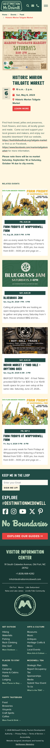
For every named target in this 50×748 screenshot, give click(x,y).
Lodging (6, 679)
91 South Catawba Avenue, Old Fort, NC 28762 (25, 566)
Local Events (33, 649)
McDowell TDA (35, 660)
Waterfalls (7, 635)
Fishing (6, 639)
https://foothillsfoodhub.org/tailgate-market (24, 140)
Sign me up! (11, 487)
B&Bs (5, 665)
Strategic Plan (34, 665)
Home (4, 14)
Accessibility (25, 737)
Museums (32, 631)
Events (13, 14)
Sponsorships (34, 676)
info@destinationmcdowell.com (25, 579)
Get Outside (9, 626)
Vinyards (6, 709)
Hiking (5, 631)
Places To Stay (10, 660)
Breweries (7, 705)
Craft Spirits (8, 713)
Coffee (5, 716)
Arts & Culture (35, 626)
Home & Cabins (10, 672)
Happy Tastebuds (12, 697)
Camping (6, 669)
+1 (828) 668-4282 (25, 573)
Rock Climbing (9, 642)
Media (30, 679)
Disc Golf (7, 646)
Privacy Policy (21, 733)
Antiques (31, 639)
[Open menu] (46, 6)
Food (22, 14)
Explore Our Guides (23, 536)
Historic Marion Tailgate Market (26, 101)
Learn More (21, 108)
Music (30, 635)
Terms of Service (36, 733)
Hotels (5, 676)
